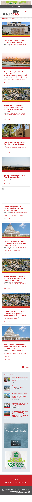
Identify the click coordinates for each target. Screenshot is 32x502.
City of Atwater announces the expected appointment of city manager (20, 379)
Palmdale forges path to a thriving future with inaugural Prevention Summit (14, 208)
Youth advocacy (7, 116)
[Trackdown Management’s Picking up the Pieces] (7, 387)
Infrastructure (11, 248)
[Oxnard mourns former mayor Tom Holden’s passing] (16, 164)
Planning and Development (14, 250)
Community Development (10, 352)
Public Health (17, 79)
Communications (17, 113)
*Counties (13, 77)
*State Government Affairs (17, 247)
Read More (6, 49)
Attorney (18, 350)
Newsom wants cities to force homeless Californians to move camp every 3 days (15, 243)
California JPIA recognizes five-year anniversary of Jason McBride (20, 404)
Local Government (22, 44)
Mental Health (7, 45)
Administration (18, 146)
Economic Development (21, 352)
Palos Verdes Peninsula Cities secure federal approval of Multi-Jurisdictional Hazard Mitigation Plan (19, 395)
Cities (12, 44)
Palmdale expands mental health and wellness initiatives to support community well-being (15, 313)
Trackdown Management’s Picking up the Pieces (19, 386)
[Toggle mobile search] (26, 11)
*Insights (13, 146)
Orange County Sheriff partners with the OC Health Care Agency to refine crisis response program (15, 74)
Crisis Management (22, 212)
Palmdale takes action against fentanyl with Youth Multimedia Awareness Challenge (15, 278)
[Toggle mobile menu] (29, 11)
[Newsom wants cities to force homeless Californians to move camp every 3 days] (16, 230)
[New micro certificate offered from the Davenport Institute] (16, 131)
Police (12, 79)
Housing (15, 44)
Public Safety (14, 45)
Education (24, 113)
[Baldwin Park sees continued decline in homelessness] (16, 29)
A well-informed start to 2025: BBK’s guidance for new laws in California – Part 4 (15, 346)
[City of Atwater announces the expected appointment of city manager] (7, 379)
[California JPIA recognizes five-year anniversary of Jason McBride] (7, 405)
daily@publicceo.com (20, 489)
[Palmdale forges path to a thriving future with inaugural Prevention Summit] (16, 195)
